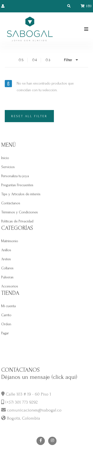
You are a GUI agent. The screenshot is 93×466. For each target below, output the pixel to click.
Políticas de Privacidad (17, 221)
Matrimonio (9, 241)
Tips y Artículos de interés (21, 194)
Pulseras (7, 277)
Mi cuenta (8, 306)
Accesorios (9, 286)
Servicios (8, 167)
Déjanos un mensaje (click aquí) (39, 377)
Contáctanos (10, 203)
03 (48, 60)
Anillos (6, 250)
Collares (7, 268)
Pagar (5, 333)
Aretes (6, 259)
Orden (6, 324)
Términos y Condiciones (19, 212)
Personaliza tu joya (15, 176)
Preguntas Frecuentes (17, 185)
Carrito (6, 315)
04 (34, 60)
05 (21, 60)
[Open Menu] (86, 28)
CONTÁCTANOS (20, 370)
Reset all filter (29, 116)
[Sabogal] (30, 29)
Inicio (5, 158)
